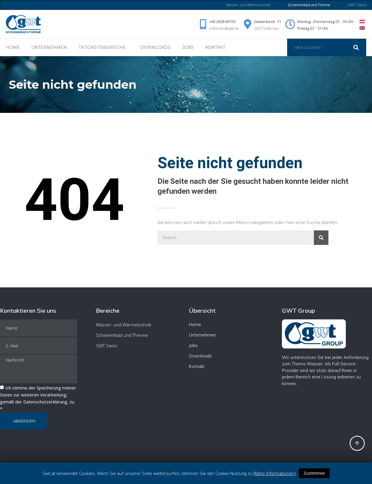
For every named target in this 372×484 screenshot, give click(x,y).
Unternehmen (49, 47)
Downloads (155, 47)
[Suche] (359, 47)
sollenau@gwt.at (224, 28)
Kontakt (215, 47)
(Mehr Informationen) (274, 473)
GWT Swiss (357, 5)
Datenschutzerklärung (45, 402)
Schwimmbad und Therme (122, 335)
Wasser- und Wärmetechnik (248, 5)
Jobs (188, 47)
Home (13, 47)
